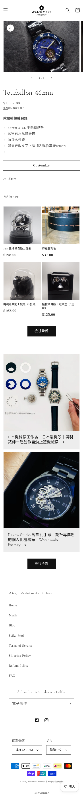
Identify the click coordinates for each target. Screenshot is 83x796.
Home (13, 605)
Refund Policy (19, 665)
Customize (41, 165)
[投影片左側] (31, 78)
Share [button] (12, 178)
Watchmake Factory (36, 782)
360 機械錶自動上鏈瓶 (17, 248)
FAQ (12, 675)
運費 (5, 108)
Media (13, 615)
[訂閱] (69, 704)
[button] (5, 10)
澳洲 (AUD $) (24, 749)
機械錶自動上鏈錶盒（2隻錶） (58, 306)
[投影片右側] (51, 78)
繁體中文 (56, 749)
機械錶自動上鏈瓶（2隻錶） (20, 304)
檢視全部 (42, 331)
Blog (12, 625)
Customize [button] (41, 793)
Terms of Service (21, 645)
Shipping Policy (20, 655)
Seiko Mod (16, 635)
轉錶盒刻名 (49, 248)
